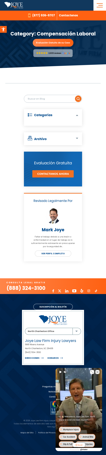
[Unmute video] (60, 372)
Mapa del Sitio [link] (27, 432)
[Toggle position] (92, 372)
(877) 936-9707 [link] (43, 15)
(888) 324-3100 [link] (26, 288)
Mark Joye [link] (53, 230)
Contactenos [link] (68, 15)
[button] (53, 53)
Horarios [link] (53, 358)
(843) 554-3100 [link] (33, 352)
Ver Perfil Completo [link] (53, 253)
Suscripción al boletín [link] (53, 306)
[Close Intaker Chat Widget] (97, 372)
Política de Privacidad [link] (48, 432)
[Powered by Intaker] (84, 449)
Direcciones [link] (32, 358)
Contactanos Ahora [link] (53, 173)
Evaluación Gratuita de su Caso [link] (53, 42)
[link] (3, 29)
